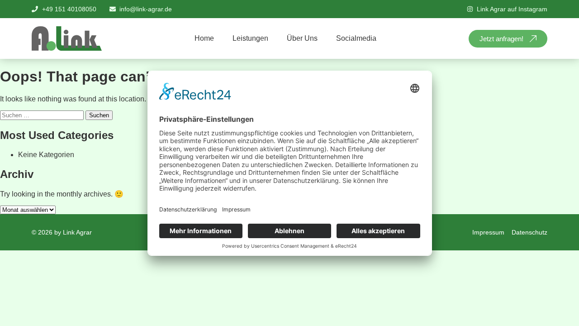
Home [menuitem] (204, 38)
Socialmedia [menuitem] (356, 38)
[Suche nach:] (42, 115)
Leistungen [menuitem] (250, 38)
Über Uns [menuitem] (302, 38)
